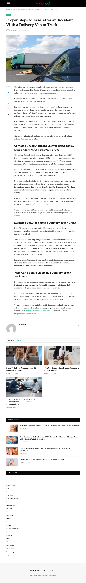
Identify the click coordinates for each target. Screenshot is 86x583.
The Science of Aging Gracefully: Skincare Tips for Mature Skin (42, 459)
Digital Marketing (12, 498)
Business (9, 492)
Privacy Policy (49, 570)
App (7, 478)
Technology (10, 552)
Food (8, 522)
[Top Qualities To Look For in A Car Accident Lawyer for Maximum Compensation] (24, 387)
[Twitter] (8, 98)
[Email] (8, 114)
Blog (8, 488)
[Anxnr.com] (43, 3)
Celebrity (9, 495)
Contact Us (35, 570)
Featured (9, 515)
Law (8, 15)
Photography (11, 542)
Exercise (9, 508)
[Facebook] (8, 92)
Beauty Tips (10, 485)
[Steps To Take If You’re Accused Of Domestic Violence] (24, 355)
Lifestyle (9, 535)
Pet (7, 538)
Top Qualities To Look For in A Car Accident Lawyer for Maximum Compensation (20, 402)
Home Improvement (13, 528)
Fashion (9, 512)
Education (9, 502)
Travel (8, 555)
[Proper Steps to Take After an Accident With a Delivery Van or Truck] (43, 58)
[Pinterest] (8, 108)
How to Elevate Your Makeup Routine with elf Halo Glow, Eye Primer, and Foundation (45, 449)
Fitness (9, 518)
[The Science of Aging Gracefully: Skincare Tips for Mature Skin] (12, 462)
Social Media (10, 548)
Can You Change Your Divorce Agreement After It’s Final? (61, 369)
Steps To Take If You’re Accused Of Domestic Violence (21, 369)
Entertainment (11, 505)
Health (8, 525)
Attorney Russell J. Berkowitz (38, 311)
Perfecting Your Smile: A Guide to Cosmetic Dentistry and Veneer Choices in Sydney (49, 426)
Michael (15, 30)
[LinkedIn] (8, 103)
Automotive (10, 482)
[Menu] (8, 3)
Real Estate (10, 545)
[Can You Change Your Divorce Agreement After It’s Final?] (62, 355)
